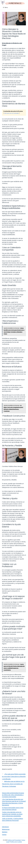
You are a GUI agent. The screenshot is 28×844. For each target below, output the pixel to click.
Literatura (5, 827)
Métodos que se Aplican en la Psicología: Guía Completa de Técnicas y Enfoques (13, 783)
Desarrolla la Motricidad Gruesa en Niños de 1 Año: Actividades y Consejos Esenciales (13, 795)
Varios (4, 834)
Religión (4, 832)
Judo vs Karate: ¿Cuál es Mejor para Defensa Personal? (12, 819)
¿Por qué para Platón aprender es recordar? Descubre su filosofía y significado (14, 776)
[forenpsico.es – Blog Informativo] (13, 2)
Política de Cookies (16, 842)
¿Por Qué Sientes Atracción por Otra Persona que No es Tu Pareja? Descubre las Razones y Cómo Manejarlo (14, 802)
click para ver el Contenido (11, 113)
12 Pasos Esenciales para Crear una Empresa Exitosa (13, 808)
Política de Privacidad (14, 840)
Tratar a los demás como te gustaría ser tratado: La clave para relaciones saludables (12, 814)
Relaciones (6, 829)
